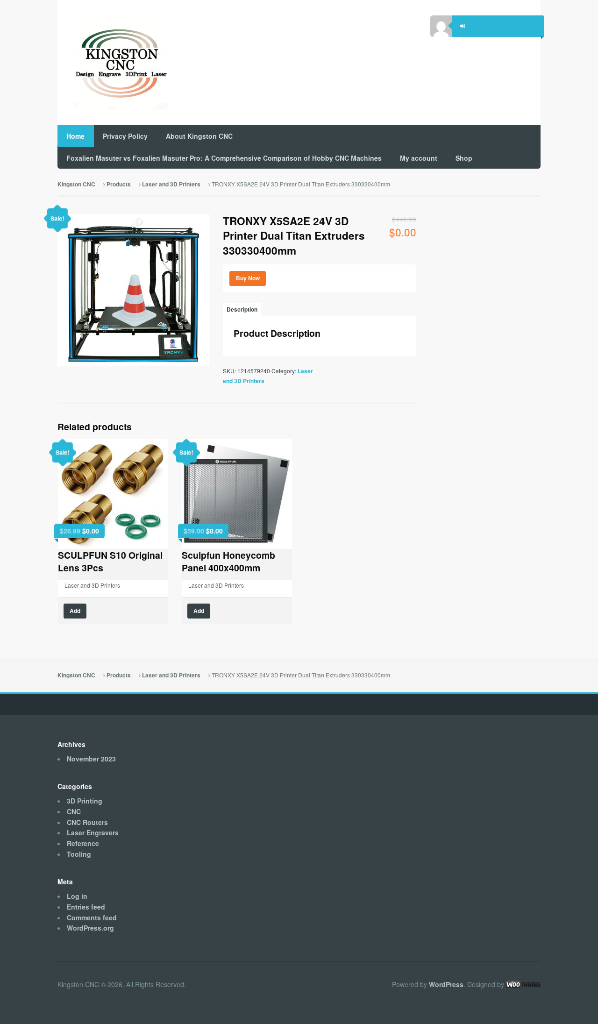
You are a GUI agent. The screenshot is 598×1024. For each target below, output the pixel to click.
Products (119, 184)
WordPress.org (90, 927)
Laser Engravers (93, 832)
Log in (77, 896)
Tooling (79, 854)
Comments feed (92, 917)
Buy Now (248, 278)
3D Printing (84, 800)
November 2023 (91, 758)
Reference (83, 843)
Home (75, 136)
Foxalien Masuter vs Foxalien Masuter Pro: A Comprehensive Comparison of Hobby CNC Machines (224, 158)
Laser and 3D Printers (171, 184)
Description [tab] (242, 309)
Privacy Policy (125, 136)
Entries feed (86, 906)
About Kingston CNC (199, 136)
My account (418, 158)
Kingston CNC (76, 184)
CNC (74, 811)
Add (75, 611)
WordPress (446, 984)
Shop (464, 158)
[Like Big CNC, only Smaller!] (112, 62)
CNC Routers (87, 822)
